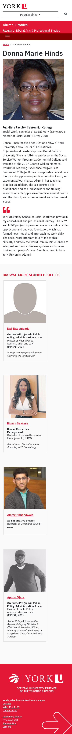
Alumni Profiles (15, 25)
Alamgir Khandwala (20, 515)
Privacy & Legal (10, 719)
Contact (7, 703)
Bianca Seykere (17, 423)
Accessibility (9, 723)
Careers (7, 726)
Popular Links (29, 14)
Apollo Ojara (15, 597)
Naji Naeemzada (18, 328)
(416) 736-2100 (11, 707)
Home (6, 44)
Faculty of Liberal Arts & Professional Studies (31, 30)
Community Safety (12, 716)
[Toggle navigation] (7, 36)
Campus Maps (10, 710)
